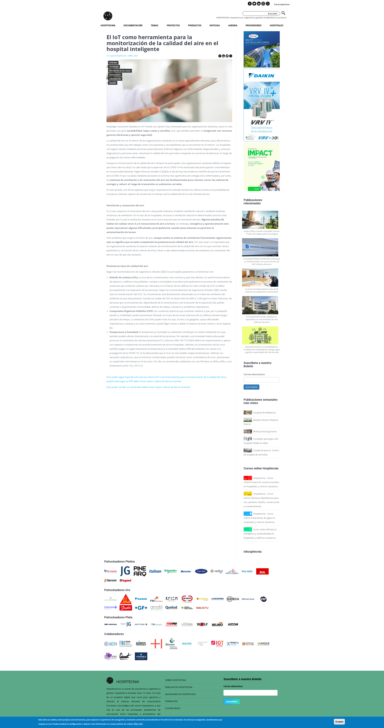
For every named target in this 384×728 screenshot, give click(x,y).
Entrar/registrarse (282, 4)
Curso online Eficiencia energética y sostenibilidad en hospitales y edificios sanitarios (260, 533)
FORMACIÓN (171, 701)
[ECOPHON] (202, 598)
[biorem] (171, 643)
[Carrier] (201, 571)
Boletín (248, 366)
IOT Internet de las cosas (119, 71)
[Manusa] (110, 607)
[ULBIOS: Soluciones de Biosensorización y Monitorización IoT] (187, 624)
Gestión (112, 83)
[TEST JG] (126, 624)
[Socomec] (217, 598)
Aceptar (339, 721)
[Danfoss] (126, 607)
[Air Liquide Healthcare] (110, 571)
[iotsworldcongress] (217, 643)
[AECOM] (233, 624)
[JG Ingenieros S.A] (125, 571)
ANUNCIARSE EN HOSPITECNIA (180, 694)
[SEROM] (110, 580)
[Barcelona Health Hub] (248, 643)
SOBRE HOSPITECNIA (175, 680)
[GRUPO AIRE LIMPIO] (110, 598)
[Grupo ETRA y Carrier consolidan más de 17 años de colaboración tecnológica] (262, 220)
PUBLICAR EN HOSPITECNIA (178, 687)
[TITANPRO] (171, 624)
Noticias (215, 25)
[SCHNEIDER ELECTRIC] (170, 571)
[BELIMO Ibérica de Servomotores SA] (217, 624)
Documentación (133, 25)
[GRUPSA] (187, 598)
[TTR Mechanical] (156, 624)
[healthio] (187, 643)
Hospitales (276, 25)
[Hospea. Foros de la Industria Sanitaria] (156, 643)
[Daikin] (141, 598)
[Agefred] (216, 571)
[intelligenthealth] (202, 643)
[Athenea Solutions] (141, 655)
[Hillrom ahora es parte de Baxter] (186, 571)
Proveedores (254, 25)
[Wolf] (202, 624)
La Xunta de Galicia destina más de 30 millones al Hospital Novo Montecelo (261, 290)
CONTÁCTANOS (172, 708)
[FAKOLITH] (187, 607)
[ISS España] (263, 598)
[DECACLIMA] (248, 598)
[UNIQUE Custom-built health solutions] (263, 643)
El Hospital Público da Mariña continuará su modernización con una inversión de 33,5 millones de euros (262, 261)
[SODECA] (233, 598)
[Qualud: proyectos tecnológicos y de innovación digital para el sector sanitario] (171, 607)
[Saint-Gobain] (232, 571)
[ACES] (110, 655)
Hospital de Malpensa (264, 412)
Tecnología (113, 67)
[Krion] (171, 598)
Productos (194, 25)
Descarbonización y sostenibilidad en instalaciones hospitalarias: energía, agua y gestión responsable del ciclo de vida (262, 349)
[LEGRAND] (126, 580)
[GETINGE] (141, 624)
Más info (138, 723)
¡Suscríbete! (251, 387)
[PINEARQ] (140, 571)
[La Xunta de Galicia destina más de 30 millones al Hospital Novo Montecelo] (262, 278)
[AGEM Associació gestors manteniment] (126, 643)
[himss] (141, 643)
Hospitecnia (108, 25)
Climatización (115, 79)
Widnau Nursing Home (265, 431)
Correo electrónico (254, 374)
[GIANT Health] (126, 655)
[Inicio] (107, 15)
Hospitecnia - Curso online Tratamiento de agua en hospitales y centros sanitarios (259, 518)
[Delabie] (247, 571)
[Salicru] (202, 607)
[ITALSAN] (155, 571)
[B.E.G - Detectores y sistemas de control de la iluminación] (262, 571)
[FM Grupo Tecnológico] (156, 598)
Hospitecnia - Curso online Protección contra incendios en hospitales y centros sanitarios (261, 482)
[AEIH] (110, 643)
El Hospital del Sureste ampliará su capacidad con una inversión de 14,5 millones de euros (262, 319)
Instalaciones (115, 75)
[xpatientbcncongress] (232, 643)
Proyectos (173, 25)
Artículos (113, 63)
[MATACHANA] (110, 624)
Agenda (232, 25)
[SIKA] (126, 598)
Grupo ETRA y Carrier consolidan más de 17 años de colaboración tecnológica (261, 232)
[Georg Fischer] (141, 607)
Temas (154, 25)
